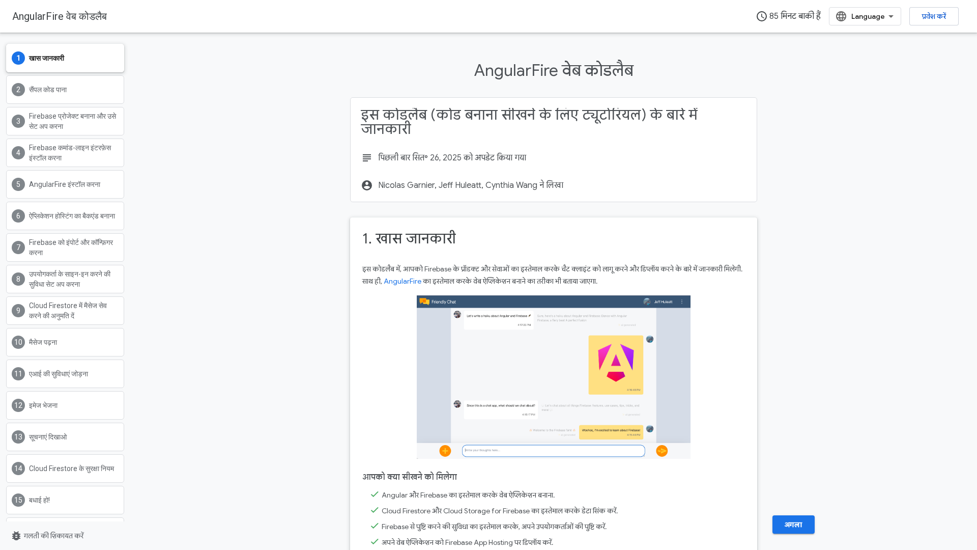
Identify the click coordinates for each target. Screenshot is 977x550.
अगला (793, 524)
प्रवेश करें (934, 16)
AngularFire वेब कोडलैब (59, 16)
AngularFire (402, 281)
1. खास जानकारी (409, 239)
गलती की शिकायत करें (46, 535)
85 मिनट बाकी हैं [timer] (788, 16)
